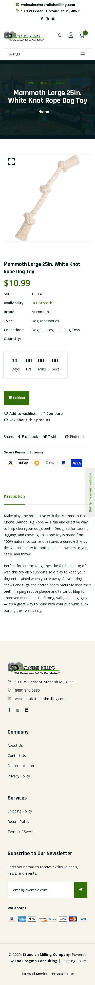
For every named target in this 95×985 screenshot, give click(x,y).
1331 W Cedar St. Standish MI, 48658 (50, 11)
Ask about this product (29, 419)
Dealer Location (21, 765)
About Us (15, 745)
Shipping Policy (20, 811)
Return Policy (18, 821)
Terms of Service (21, 831)
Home (44, 111)
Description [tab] (14, 496)
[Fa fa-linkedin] (53, 19)
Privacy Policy (19, 776)
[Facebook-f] (41, 19)
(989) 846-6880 (27, 690)
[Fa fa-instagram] (47, 19)
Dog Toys (72, 329)
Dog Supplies (42, 329)
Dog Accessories (45, 320)
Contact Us (17, 755)
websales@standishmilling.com (47, 4)
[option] (47, 198)
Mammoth (40, 311)
